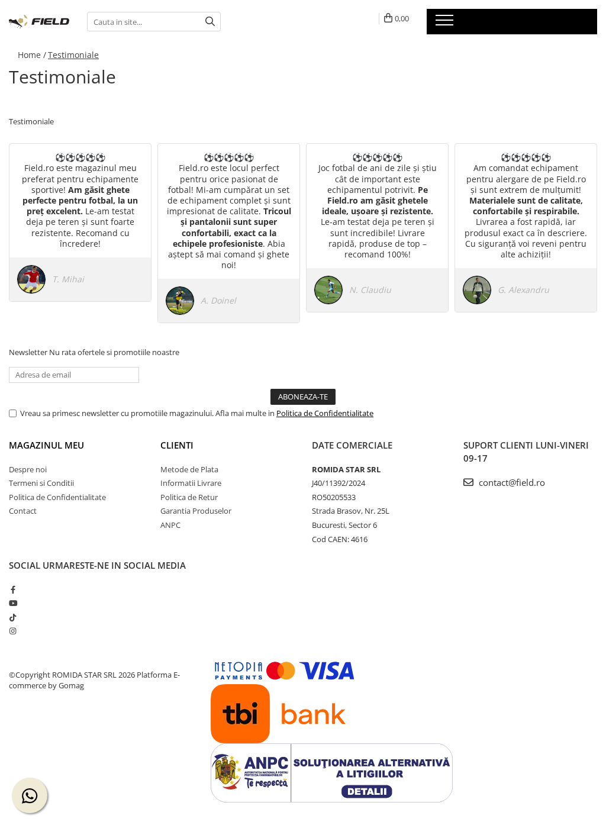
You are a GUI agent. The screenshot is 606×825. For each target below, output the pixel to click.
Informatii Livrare (190, 483)
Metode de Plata (189, 469)
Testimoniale (73, 54)
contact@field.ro (510, 482)
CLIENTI (177, 445)
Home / (32, 54)
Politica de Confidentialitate (324, 413)
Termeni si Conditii (41, 483)
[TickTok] (13, 617)
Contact (23, 510)
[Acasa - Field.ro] (39, 22)
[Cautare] (210, 21)
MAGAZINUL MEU (46, 445)
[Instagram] (13, 631)
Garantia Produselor (195, 510)
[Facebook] (13, 589)
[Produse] (446, 24)
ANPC (170, 525)
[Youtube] (13, 603)
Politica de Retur (189, 497)
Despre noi (28, 469)
